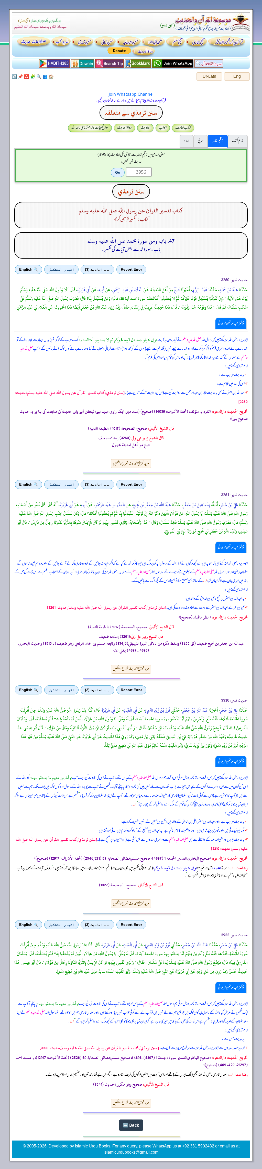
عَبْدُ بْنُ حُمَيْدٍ (228, 290)
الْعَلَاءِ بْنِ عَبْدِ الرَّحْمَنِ (127, 290)
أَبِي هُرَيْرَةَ (83, 290)
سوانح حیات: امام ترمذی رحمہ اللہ (89, 128)
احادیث (145, 128)
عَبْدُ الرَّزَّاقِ (200, 290)
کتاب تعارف (183, 128)
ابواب (163, 128)
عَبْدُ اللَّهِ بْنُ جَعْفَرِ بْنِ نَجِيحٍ (152, 505)
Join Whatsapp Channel (131, 94)
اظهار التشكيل (61, 269)
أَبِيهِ (101, 290)
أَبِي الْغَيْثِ (130, 710)
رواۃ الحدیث (124, 128)
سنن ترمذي (131, 191)
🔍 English (28, 269)
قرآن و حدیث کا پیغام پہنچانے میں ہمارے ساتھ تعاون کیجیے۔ (131, 100)
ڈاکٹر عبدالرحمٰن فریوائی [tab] (231, 323)
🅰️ (26, 76)
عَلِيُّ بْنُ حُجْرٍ (229, 505)
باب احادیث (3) (97, 269)
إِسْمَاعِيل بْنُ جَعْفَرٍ (196, 505)
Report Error (131, 269)
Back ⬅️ (131, 1125)
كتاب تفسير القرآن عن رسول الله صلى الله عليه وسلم (131, 210)
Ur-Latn (209, 76)
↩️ (14, 76)
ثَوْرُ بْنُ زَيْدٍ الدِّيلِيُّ (157, 710)
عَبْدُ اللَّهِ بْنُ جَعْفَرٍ (195, 710)
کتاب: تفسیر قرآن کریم (131, 219)
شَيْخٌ (177, 290)
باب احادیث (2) (97, 690)
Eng (237, 76)
